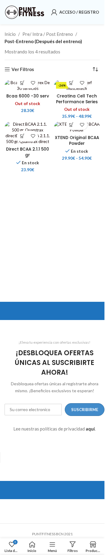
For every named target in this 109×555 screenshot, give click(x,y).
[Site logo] (25, 11)
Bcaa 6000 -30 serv (27, 96)
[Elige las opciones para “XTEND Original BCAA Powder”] (71, 124)
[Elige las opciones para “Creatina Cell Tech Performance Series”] (71, 83)
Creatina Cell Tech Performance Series (77, 99)
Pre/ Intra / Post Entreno (47, 34)
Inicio (10, 34)
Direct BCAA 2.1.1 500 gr (27, 152)
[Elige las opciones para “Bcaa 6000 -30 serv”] (22, 83)
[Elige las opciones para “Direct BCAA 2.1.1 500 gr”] (22, 136)
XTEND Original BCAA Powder (77, 140)
